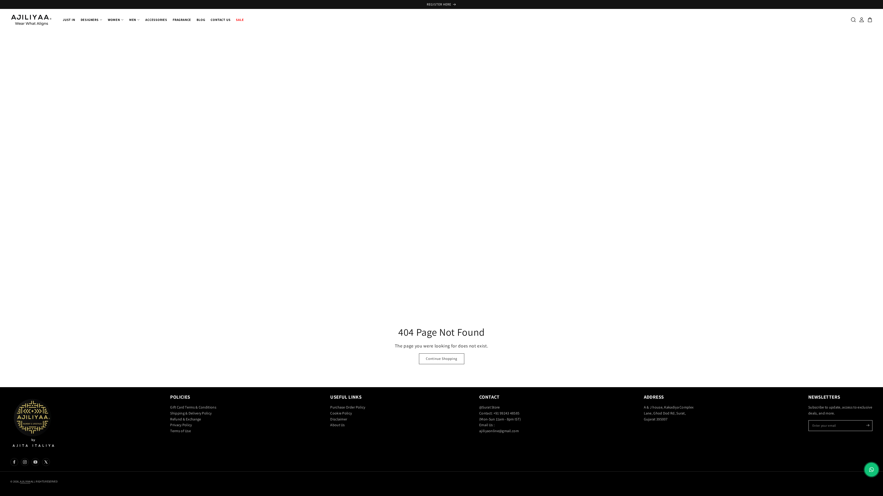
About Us (337, 425)
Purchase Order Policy (347, 407)
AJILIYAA (25, 481)
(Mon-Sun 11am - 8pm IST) (500, 419)
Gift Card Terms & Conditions (193, 407)
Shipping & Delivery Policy (191, 413)
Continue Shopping (441, 359)
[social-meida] (14, 462)
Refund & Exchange (185, 419)
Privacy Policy (181, 425)
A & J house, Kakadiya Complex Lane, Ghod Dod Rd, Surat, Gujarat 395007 (669, 413)
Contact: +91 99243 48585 (499, 413)
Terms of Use (180, 430)
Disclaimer (338, 419)
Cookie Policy (341, 413)
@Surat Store (489, 407)
